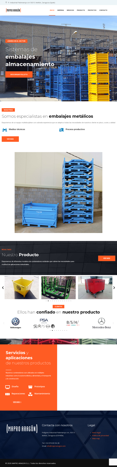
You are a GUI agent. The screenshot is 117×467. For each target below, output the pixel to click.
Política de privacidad (100, 435)
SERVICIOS (70, 10)
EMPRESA (60, 10)
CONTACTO (103, 10)
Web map (96, 438)
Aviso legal (96, 432)
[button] (3, 287)
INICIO (52, 10)
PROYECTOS (92, 10)
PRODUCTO (81, 10)
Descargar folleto (19, 74)
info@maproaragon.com (56, 446)
